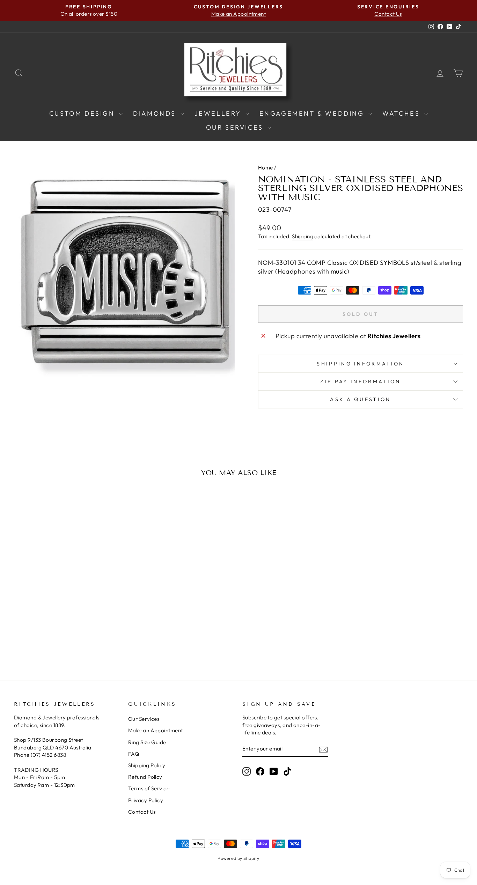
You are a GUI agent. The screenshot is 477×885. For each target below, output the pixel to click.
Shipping (302, 236)
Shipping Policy (147, 765)
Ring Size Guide (147, 742)
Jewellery (219, 113)
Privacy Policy (145, 800)
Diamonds (155, 113)
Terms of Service (148, 788)
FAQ (133, 753)
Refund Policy (145, 777)
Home (265, 167)
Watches (402, 113)
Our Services (236, 127)
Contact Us (142, 811)
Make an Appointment (155, 730)
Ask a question (360, 399)
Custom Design (83, 113)
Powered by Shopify (238, 858)
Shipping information (360, 364)
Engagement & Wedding (313, 113)
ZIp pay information (360, 381)
